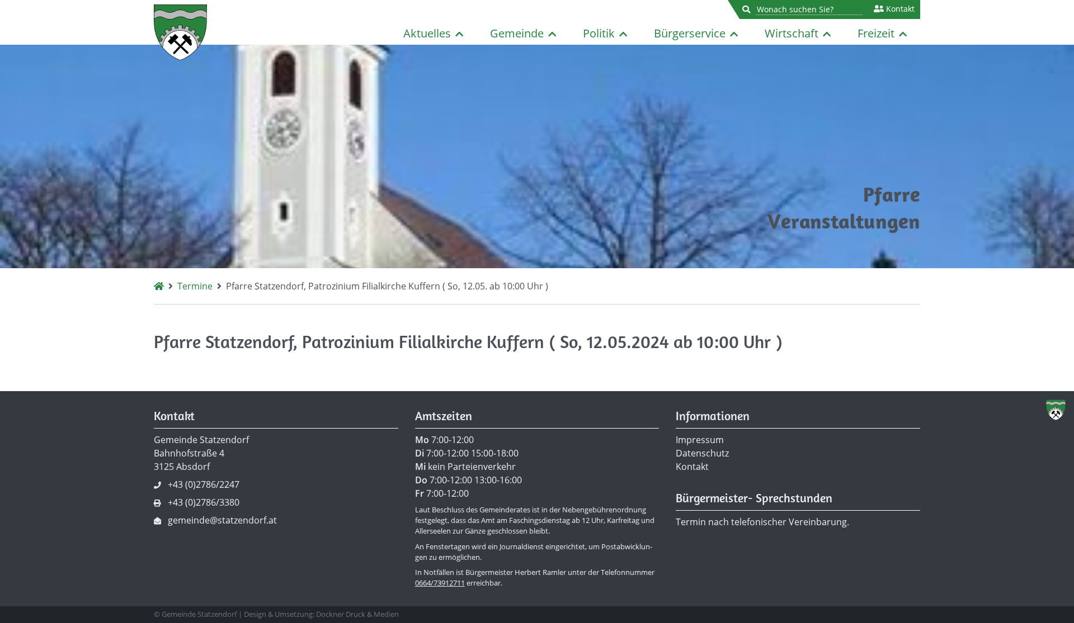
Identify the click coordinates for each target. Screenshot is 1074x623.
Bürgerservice (690, 33)
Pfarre (891, 194)
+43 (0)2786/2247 (203, 484)
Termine (195, 286)
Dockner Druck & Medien (357, 614)
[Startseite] (159, 286)
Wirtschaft (791, 33)
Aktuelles (427, 33)
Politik (599, 33)
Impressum (700, 440)
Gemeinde (517, 33)
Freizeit (876, 33)
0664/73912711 (440, 583)
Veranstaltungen (843, 221)
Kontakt (899, 8)
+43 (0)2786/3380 (203, 502)
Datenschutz (702, 453)
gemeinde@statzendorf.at (222, 520)
